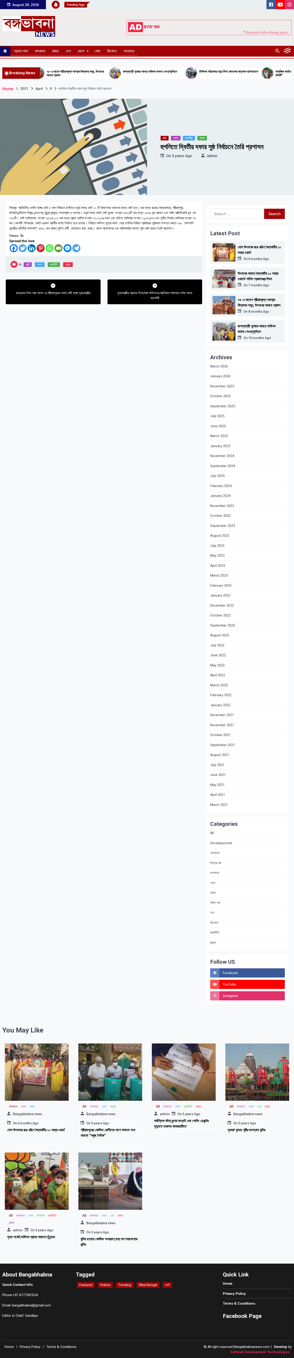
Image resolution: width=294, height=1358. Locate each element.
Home (227, 1283)
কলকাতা (40, 51)
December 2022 (222, 605)
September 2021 (222, 745)
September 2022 (222, 625)
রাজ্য (55, 51)
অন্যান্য (129, 51)
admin (212, 156)
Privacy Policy (234, 1294)
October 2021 (220, 735)
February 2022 (221, 695)
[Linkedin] (32, 248)
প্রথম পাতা (21, 51)
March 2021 (219, 805)
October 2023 (220, 516)
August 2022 (219, 635)
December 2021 (222, 715)
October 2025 (220, 396)
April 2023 (217, 566)
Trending (124, 1285)
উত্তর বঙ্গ (215, 863)
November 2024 (222, 456)
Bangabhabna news (27, 1114)
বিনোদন (112, 51)
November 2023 (222, 506)
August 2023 (219, 536)
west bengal (148, 1285)
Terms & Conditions (239, 1303)
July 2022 (217, 645)
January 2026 (220, 376)
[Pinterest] (41, 248)
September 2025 (222, 406)
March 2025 (219, 436)
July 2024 (217, 476)
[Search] (277, 51)
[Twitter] (23, 248)
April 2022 (217, 675)
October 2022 (220, 615)
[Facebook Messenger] (67, 248)
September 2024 (222, 466)
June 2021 (218, 775)
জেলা (81, 51)
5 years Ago (182, 156)
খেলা (97, 51)
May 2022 (217, 665)
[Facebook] (14, 248)
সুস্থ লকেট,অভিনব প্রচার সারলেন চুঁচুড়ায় (31, 1237)
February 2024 (221, 486)
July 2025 (217, 416)
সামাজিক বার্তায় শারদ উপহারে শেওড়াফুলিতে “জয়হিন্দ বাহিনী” (258, 73)
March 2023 (219, 575)
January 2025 (220, 446)
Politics (105, 1285)
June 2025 (218, 426)
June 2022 (218, 655)
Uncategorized (221, 843)
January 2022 (220, 705)
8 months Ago (258, 311)
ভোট (167, 1285)
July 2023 (217, 546)
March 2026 (219, 366)
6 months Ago (258, 259)
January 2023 (220, 595)
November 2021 (222, 725)
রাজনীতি (189, 138)
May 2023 (217, 555)
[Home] (5, 51)
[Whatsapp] (49, 248)
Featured (85, 1285)
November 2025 (222, 386)
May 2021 (217, 785)
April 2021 (217, 795)
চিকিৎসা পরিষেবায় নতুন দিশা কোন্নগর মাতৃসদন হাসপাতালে (185, 71)
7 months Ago (258, 285)
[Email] (58, 248)
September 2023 (222, 526)
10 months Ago (259, 338)
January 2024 (220, 496)
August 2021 (219, 755)
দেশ (68, 51)
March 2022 (219, 685)
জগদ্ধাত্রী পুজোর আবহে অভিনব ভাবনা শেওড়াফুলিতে (106, 71)
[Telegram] (76, 248)
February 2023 (221, 585)
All (164, 138)
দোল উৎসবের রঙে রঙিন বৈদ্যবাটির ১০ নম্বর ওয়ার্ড (36, 1130)
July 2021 (217, 765)
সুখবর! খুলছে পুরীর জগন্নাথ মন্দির (246, 1130)
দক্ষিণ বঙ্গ (215, 903)
